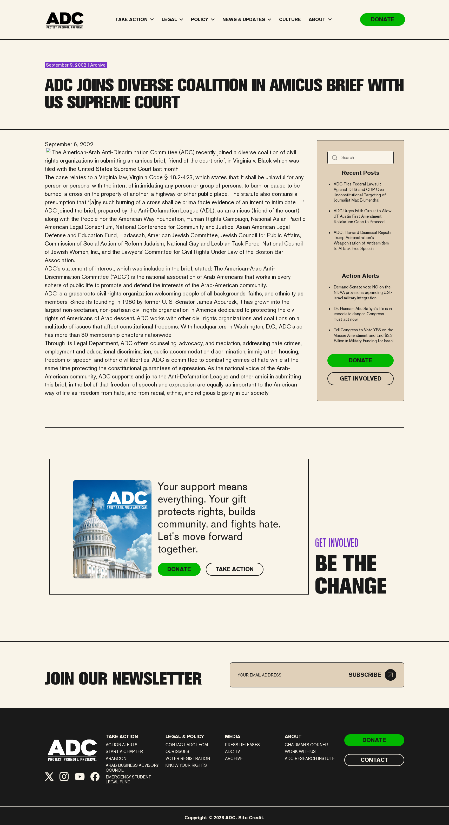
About (293, 736)
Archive (234, 758)
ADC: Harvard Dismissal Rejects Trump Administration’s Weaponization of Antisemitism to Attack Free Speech (363, 240)
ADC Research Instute (310, 758)
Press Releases (242, 744)
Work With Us (300, 751)
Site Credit (250, 817)
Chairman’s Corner (306, 744)
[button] (372, 675)
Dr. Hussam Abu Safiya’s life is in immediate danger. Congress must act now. (363, 314)
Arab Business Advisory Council (132, 768)
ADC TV (232, 751)
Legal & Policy (185, 736)
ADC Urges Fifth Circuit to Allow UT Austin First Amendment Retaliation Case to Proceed (363, 216)
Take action (122, 736)
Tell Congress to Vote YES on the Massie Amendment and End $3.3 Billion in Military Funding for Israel (363, 335)
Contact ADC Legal (187, 744)
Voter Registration (188, 758)
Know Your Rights (186, 765)
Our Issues (177, 751)
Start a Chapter (124, 751)
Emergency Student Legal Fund (128, 779)
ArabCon (116, 758)
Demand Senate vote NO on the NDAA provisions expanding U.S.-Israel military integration (363, 292)
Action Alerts (121, 744)
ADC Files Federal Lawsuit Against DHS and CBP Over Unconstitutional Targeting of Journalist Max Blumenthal (360, 192)
